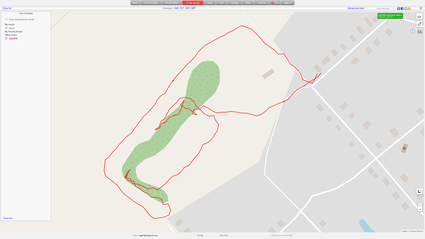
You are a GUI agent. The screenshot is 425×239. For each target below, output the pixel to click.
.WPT (193, 8)
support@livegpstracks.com (148, 235)
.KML (176, 8)
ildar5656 (13, 38)
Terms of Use (224, 235)
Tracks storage (193, 2)
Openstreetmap (417, 231)
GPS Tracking (151, 2)
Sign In (287, 2)
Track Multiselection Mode (21, 19)
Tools (210, 2)
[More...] (421, 8)
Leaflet (404, 231)
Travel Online (172, 2)
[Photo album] (420, 31)
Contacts (261, 2)
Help (248, 2)
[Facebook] (402, 8)
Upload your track (355, 8)
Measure (419, 191)
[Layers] (419, 16)
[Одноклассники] (409, 8)
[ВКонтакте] (398, 8)
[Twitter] (405, 8)
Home (135, 2)
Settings (235, 2)
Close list (7, 218)
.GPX (187, 8)
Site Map (200, 235)
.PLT (181, 8)
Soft (221, 2)
